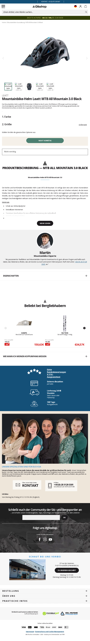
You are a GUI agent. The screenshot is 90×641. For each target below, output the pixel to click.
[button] (45, 276)
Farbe (6, 116)
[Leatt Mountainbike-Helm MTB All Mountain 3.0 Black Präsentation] (45, 52)
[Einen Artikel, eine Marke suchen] (86, 12)
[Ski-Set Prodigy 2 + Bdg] (65, 323)
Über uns (8, 596)
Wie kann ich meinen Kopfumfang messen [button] (24, 356)
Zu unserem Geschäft (67, 570)
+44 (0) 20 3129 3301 (63, 484)
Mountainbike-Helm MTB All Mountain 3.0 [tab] (45, 177)
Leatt (5, 95)
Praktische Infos (15, 601)
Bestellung (10, 591)
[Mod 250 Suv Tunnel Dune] (24, 323)
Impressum (30, 632)
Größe (6, 124)
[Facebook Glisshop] (39, 540)
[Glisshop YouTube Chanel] (50, 540)
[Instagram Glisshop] (45, 540)
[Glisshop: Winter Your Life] (39, 6)
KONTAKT (30, 485)
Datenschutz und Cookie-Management (49, 632)
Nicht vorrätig (45, 140)
